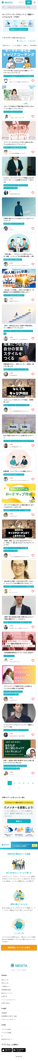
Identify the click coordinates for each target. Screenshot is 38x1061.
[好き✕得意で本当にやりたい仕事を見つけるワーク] (19, 431)
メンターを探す (6, 1029)
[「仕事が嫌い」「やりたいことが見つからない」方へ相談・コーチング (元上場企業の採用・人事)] (19, 250)
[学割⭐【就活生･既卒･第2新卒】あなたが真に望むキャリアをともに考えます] (19, 758)
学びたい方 (4, 983)
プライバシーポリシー (8, 1019)
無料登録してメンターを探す (19, 947)
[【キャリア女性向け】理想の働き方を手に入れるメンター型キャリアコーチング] (19, 102)
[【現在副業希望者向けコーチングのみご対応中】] (19, 648)
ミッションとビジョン (8, 999)
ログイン (21, 2)
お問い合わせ (5, 1003)
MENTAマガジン (6, 1039)
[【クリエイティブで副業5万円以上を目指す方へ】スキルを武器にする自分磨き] (19, 683)
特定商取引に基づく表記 (9, 1016)
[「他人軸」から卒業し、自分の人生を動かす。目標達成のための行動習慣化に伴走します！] (19, 286)
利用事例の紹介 (6, 990)
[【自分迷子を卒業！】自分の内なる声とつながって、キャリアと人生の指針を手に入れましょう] (19, 577)
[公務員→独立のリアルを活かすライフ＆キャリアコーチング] (19, 214)
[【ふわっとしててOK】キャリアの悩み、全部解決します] (19, 396)
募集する (19, 821)
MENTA (19, 1056)
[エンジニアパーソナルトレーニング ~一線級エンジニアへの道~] (19, 721)
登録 (28, 2)
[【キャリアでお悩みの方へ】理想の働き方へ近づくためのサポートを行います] (19, 501)
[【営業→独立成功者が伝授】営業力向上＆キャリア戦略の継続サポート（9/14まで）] (19, 613)
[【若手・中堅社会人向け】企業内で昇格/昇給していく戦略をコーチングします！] (19, 323)
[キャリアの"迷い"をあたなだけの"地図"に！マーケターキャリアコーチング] (19, 67)
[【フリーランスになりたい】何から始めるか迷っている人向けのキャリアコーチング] (19, 138)
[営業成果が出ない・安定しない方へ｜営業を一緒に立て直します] (19, 360)
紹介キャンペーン (7, 993)
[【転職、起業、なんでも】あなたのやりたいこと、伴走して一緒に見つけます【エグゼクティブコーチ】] (19, 539)
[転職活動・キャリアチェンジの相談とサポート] (19, 466)
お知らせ (4, 996)
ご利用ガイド (5, 986)
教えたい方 (4, 980)
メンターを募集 (6, 1032)
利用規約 (4, 1013)
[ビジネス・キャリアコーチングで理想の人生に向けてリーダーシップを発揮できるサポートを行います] (19, 176)
